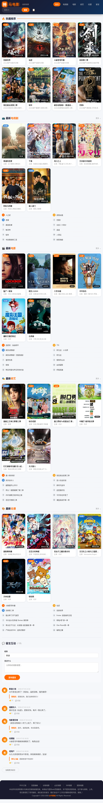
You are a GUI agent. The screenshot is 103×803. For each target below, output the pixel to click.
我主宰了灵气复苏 (12, 615)
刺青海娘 (60, 240)
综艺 (82, 4)
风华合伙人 (10, 480)
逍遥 (58, 230)
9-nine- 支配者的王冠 (64, 615)
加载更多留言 (10, 770)
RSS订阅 (23, 785)
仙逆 (58, 606)
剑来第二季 (10, 610)
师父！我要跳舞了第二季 (15, 490)
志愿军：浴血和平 (12, 345)
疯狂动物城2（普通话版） (15, 355)
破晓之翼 (60, 630)
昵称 (6, 651)
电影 (74, 4)
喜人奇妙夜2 (10, 475)
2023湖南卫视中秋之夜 (14, 495)
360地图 (69, 785)
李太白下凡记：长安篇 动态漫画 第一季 (20, 625)
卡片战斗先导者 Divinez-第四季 (17, 620)
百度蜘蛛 (34, 785)
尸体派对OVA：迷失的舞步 (15, 630)
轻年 (7, 235)
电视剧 (65, 4)
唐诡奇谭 (9, 225)
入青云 (59, 235)
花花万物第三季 (11, 500)
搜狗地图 (80, 785)
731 (58, 345)
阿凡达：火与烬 (62, 350)
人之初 (8, 215)
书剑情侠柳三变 (11, 240)
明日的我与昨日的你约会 (15, 370)
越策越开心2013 (11, 485)
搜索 (25, 10)
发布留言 (12, 677)
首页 (57, 4)
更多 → (98, 118)
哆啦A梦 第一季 (62, 620)
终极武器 (60, 370)
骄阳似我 (60, 215)
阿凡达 (59, 355)
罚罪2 (59, 220)
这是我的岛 (61, 490)
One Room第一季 (63, 625)
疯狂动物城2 (10, 350)
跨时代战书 (61, 485)
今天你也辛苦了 (62, 495)
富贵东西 (9, 360)
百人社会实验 (61, 480)
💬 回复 (17, 701)
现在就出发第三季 (63, 475)
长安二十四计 (61, 225)
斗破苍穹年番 (10, 606)
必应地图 (57, 785)
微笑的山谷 (61, 360)
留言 (97, 4)
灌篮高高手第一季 (63, 500)
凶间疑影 (60, 365)
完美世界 (60, 610)
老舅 (7, 220)
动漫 (90, 4)
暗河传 (8, 230)
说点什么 (7, 661)
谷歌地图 (46, 785)
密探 (7, 365)
